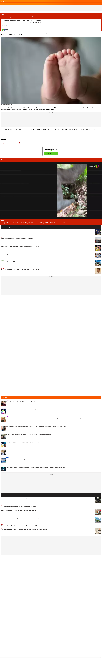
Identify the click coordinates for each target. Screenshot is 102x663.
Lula (1, 229)
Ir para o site (5, 1)
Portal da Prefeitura (28, 16)
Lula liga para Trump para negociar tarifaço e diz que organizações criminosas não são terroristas (20, 230)
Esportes (2, 260)
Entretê (7, 400)
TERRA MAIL (3, 3)
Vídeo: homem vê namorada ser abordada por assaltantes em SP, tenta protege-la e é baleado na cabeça (22, 525)
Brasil (10, 11)
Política (2, 268)
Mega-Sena (8, 457)
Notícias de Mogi (37, 16)
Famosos (7, 416)
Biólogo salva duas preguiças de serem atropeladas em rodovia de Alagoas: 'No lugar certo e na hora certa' (33, 222)
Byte (7, 465)
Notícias (6, 11)
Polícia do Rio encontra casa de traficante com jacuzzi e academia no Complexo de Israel (18, 510)
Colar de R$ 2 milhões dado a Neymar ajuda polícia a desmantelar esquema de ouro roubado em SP (21, 246)
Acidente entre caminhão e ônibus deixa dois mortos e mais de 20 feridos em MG (17, 238)
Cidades (14, 11)
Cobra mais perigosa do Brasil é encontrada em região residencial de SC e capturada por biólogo (20, 254)
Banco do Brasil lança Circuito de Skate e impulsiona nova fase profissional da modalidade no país (20, 261)
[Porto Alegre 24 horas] (3, 140)
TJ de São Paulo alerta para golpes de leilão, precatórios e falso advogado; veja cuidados (18, 506)
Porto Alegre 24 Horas (6, 16)
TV (6, 408)
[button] (1, 1)
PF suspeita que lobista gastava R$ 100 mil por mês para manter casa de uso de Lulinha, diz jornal (20, 269)
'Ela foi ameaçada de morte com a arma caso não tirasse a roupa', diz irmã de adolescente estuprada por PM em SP (24, 529)
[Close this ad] (101, 657)
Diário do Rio (20, 16)
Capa (2, 11)
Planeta (2, 220)
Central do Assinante (10, 3)
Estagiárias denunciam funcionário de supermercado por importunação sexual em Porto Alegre (20, 518)
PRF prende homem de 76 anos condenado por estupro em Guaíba (14, 498)
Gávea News (14, 16)
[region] (51, 660)
